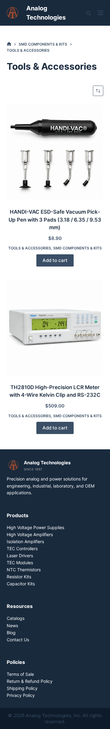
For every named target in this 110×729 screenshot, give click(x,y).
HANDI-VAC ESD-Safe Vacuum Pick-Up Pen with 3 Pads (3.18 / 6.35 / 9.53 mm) (55, 219)
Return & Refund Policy (30, 681)
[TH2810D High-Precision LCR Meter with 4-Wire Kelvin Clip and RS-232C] (55, 327)
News (12, 625)
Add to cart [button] (55, 260)
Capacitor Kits (21, 583)
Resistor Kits (19, 576)
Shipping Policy (22, 688)
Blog (11, 632)
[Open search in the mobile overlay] (89, 13)
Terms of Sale (20, 674)
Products (17, 515)
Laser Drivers (20, 555)
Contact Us (18, 639)
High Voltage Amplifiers (30, 534)
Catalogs (15, 618)
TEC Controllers (22, 548)
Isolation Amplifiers (25, 541)
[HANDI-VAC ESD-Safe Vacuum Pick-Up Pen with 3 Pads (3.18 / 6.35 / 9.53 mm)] (55, 152)
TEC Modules (20, 562)
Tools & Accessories (29, 248)
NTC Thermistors (24, 569)
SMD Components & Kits (77, 248)
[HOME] (9, 44)
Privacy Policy (21, 695)
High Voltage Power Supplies (35, 527)
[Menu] (100, 13)
